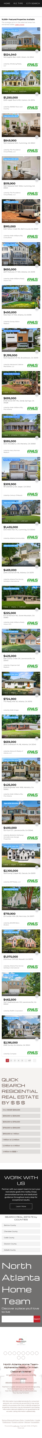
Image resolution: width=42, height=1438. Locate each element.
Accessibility (35, 1422)
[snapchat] (36, 1353)
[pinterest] (18, 1357)
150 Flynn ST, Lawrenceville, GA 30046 (18, 830)
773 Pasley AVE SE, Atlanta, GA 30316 (17, 701)
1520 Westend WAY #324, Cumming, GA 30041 (19, 187)
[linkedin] (10, 1353)
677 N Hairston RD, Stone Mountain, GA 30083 (18, 617)
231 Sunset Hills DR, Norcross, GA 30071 (18, 916)
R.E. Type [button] (18, 3)
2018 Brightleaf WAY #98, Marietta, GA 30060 (18, 788)
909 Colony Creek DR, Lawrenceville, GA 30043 (19, 659)
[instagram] (23, 1353)
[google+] (23, 1357)
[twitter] (14, 1353)
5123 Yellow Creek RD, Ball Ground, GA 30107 (20, 229)
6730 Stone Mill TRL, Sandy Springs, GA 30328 (18, 402)
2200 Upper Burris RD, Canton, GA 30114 (19, 100)
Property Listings (17, 1422)
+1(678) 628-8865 (21, 1379)
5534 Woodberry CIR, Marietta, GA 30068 (19, 444)
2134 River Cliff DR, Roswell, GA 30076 (18, 959)
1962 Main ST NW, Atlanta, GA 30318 (17, 315)
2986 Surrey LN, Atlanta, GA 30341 (16, 1045)
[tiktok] (32, 1353)
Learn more (19, 25)
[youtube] (27, 1353)
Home (7, 3)
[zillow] (18, 1353)
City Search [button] (33, 3)
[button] (37, 1319)
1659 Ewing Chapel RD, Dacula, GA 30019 (19, 873)
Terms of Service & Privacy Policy (13, 1420)
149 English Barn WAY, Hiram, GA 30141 (18, 57)
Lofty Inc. (16, 1426)
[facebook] (5, 1353)
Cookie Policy (29, 1420)
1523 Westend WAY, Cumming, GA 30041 (19, 143)
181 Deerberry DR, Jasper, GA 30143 (17, 487)
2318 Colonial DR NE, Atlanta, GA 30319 (18, 573)
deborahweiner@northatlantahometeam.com (21, 1382)
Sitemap (27, 1422)
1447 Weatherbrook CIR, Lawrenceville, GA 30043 (19, 1003)
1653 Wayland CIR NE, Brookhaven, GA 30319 (20, 358)
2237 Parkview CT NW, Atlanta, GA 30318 (19, 272)
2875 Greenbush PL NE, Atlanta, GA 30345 (19, 744)
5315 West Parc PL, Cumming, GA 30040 (19, 530)
